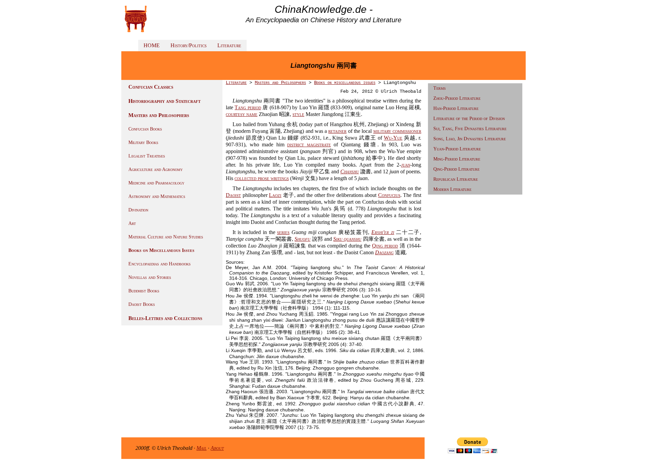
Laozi (275, 195)
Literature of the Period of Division (469, 118)
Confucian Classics (150, 87)
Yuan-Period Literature (457, 148)
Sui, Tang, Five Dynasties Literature (469, 128)
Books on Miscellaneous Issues (161, 250)
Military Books (143, 142)
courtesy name (241, 114)
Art (132, 223)
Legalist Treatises (146, 155)
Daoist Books (141, 304)
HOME (152, 45)
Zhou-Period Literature (457, 98)
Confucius (389, 195)
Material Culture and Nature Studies (165, 236)
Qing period (385, 246)
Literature (229, 45)
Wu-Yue (393, 138)
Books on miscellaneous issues (344, 82)
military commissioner (397, 131)
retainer (337, 131)
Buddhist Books (143, 290)
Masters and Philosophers (158, 115)
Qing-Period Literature (456, 169)
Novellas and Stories (149, 277)
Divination (138, 209)
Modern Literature (452, 189)
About (217, 448)
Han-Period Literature (456, 108)
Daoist (233, 195)
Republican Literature (455, 179)
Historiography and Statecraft (164, 101)
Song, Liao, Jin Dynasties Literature (469, 138)
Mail (201, 448)
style (298, 114)
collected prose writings (262, 178)
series (283, 232)
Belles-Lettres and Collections (165, 318)
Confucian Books (145, 129)
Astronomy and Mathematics (156, 196)
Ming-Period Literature (456, 159)
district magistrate (309, 144)
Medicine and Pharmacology (156, 182)
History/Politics (189, 45)
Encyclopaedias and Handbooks (159, 263)
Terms (439, 88)
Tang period (248, 107)
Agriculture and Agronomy (155, 169)
